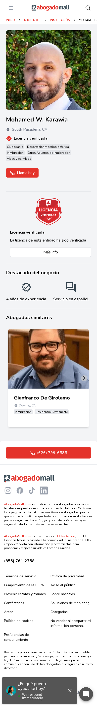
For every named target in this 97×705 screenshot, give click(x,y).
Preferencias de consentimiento (16, 637)
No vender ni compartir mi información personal (70, 623)
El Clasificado (65, 536)
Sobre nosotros (62, 594)
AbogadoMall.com (17, 504)
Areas (8, 612)
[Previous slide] (13, 378)
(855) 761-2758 (19, 561)
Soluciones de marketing (70, 603)
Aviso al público (63, 585)
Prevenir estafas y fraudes (25, 594)
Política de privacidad (67, 576)
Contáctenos (14, 603)
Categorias (59, 612)
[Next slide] (84, 378)
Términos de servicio (20, 576)
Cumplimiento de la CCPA (24, 585)
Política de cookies (18, 620)
